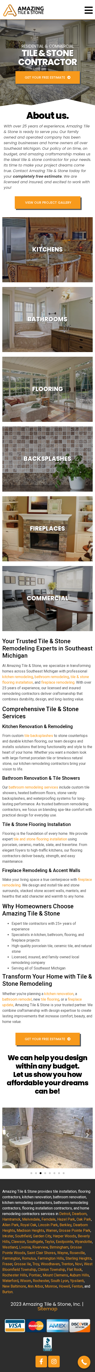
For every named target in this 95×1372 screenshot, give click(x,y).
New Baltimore (14, 1286)
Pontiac (35, 1275)
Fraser (7, 1264)
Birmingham (59, 1247)
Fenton (77, 1286)
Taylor (49, 1241)
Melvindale (31, 1219)
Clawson (18, 1241)
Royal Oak (28, 1225)
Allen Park (10, 1225)
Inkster (7, 1236)
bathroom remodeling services (33, 787)
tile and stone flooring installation (40, 839)
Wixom (25, 1281)
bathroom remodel (17, 999)
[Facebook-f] (41, 1361)
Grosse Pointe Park (74, 1230)
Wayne (62, 1253)
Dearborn (79, 1214)
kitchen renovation (59, 994)
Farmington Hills (51, 1258)
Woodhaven (50, 1264)
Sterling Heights (78, 1258)
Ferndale (49, 1219)
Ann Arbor (35, 1286)
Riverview (40, 1247)
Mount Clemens (55, 1275)
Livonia (25, 1247)
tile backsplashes (38, 735)
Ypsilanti (77, 1281)
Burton (7, 1292)
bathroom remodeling (52, 677)
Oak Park (84, 1219)
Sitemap (47, 1308)
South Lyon (59, 1281)
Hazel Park (66, 1219)
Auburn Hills (79, 1275)
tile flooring (50, 999)
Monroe (51, 1286)
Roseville (77, 1253)
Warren (51, 1230)
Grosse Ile (22, 1264)
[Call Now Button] (84, 1362)
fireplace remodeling (57, 682)
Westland (10, 1247)
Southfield (23, 1236)
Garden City (42, 1236)
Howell (64, 1286)
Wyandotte (83, 1241)
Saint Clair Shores (41, 1253)
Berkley (65, 1225)
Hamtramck (11, 1219)
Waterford (10, 1281)
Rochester (41, 1281)
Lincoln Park (48, 1225)
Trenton (67, 1264)
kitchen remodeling (17, 677)
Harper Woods (64, 1236)
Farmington (11, 1258)
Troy (36, 1264)
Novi (78, 1264)
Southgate (35, 1241)
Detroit (64, 1214)
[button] (7, 1135)
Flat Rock (74, 1269)
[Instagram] (54, 1361)
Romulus (29, 1258)
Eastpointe (64, 1241)
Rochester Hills (14, 1275)
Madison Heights (30, 1230)
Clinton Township (51, 1269)
